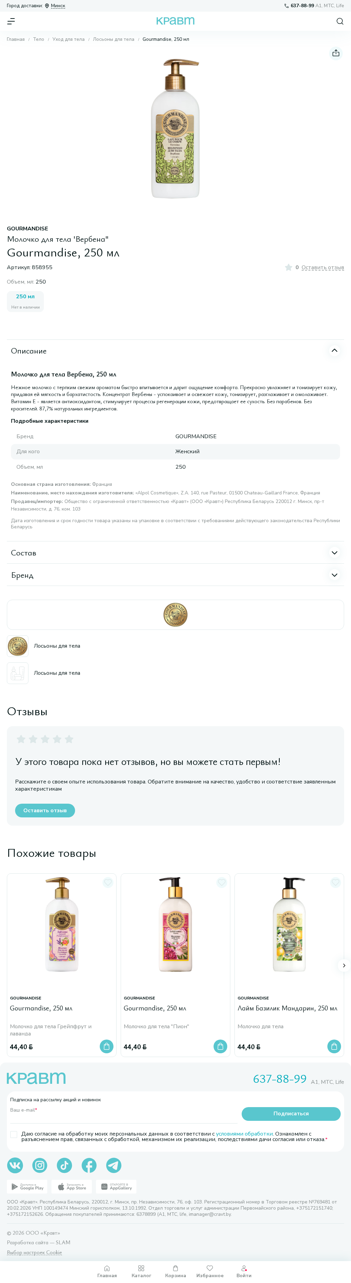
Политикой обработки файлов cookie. (154, 1231)
